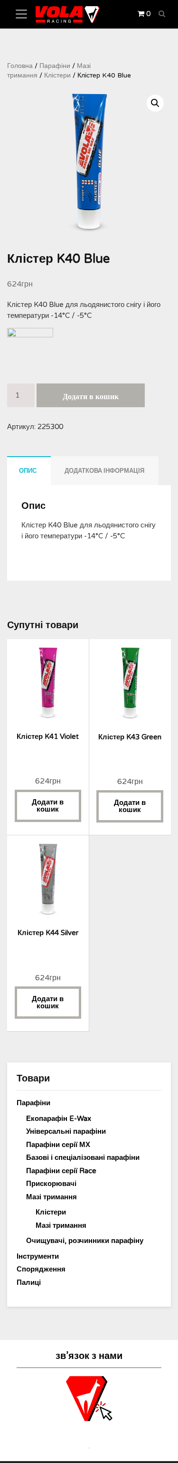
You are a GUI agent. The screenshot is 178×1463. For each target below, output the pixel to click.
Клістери (57, 75)
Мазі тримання (51, 1197)
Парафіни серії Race (61, 1171)
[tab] (28, 471)
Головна (20, 66)
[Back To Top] (162, 1447)
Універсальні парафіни (66, 1131)
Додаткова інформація (104, 471)
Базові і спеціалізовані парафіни (83, 1157)
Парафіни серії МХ (58, 1144)
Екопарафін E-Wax (58, 1118)
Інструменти (38, 1256)
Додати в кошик (91, 397)
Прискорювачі (51, 1183)
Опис (28, 471)
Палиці (29, 1282)
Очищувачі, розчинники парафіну (84, 1240)
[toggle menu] (21, 14)
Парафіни (54, 66)
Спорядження (41, 1269)
